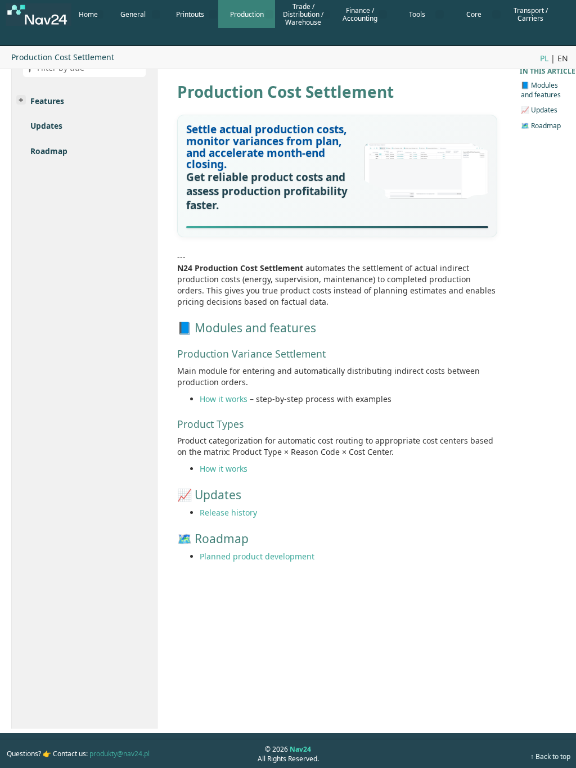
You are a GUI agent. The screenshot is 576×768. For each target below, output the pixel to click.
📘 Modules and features (541, 90)
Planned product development (257, 556)
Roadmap (49, 151)
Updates (46, 125)
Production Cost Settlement (62, 57)
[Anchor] (182, 129)
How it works (224, 399)
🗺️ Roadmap (541, 125)
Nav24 (300, 749)
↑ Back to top (550, 756)
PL (544, 58)
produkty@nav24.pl (119, 753)
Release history (228, 512)
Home (88, 14)
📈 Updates (539, 110)
